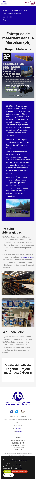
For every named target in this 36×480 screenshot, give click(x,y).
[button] (3, 75)
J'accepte (7, 471)
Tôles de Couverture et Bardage (15, 10)
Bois (4, 20)
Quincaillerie (7, 17)
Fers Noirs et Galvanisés (12, 14)
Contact (19, 432)
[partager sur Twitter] (17, 411)
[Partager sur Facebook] (12, 411)
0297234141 (19, 429)
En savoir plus (8, 475)
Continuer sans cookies (19, 471)
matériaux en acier (26, 257)
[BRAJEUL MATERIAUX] (4, 3)
